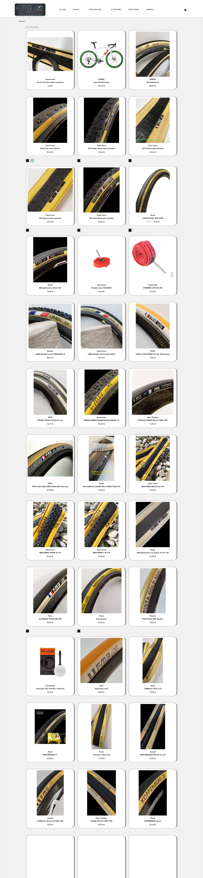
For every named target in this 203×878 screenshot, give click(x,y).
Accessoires (116, 9)
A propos (150, 9)
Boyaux (76, 9)
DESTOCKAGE (134, 9)
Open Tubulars (95, 9)
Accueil (62, 9)
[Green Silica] (32, 160)
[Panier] (185, 9)
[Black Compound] (27, 160)
